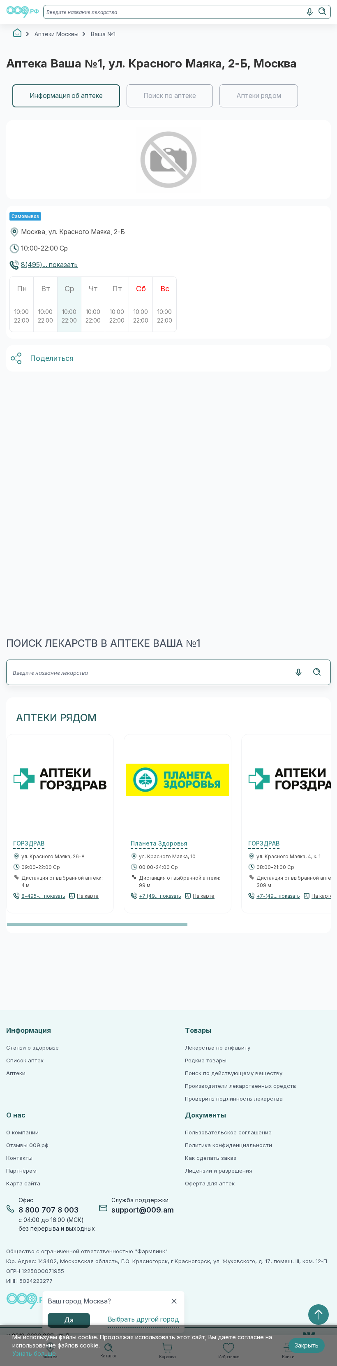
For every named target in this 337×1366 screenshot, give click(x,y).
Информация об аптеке (66, 95)
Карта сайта (23, 1183)
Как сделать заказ (210, 1158)
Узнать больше (34, 1353)
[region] (168, 95)
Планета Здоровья (159, 843)
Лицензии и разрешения (218, 1171)
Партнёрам (21, 1171)
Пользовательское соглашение (228, 1132)
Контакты (19, 1158)
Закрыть (307, 1345)
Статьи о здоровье (32, 1048)
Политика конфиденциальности (228, 1145)
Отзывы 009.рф (27, 1145)
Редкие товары (205, 1060)
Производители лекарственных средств (240, 1086)
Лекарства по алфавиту (217, 1048)
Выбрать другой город (143, 1319)
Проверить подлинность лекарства (234, 1099)
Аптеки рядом (258, 95)
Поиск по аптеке (169, 95)
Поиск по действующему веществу (233, 1073)
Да (69, 1320)
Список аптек (25, 1060)
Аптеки (15, 1073)
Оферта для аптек (210, 1183)
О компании (22, 1132)
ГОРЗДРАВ (28, 843)
